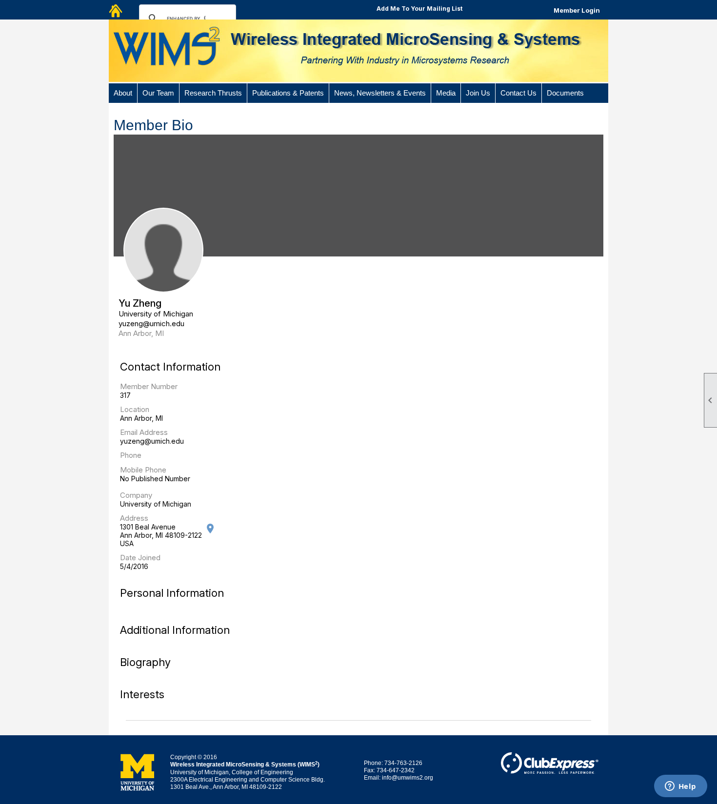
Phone (130, 455)
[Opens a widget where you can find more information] (680, 787)
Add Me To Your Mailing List (419, 8)
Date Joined (140, 557)
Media (446, 93)
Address (134, 518)
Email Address (144, 432)
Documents (565, 93)
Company (136, 495)
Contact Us (518, 93)
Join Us (478, 93)
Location (134, 409)
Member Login (577, 10)
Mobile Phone (143, 469)
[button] (123, 93)
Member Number (149, 386)
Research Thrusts (213, 93)
